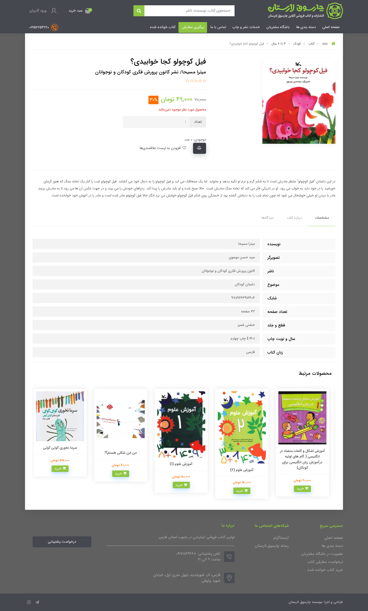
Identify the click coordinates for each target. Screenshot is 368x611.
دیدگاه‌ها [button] (268, 217)
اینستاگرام (281, 538)
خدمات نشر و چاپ (246, 27)
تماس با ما (218, 27)
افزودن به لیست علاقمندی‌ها (160, 148)
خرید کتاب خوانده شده (325, 570)
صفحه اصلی (331, 27)
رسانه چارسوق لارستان (272, 546)
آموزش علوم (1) (184, 464)
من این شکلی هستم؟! (123, 452)
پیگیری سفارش (193, 27)
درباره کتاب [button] (294, 217)
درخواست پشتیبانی (62, 542)
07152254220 (39, 27)
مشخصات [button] (322, 217)
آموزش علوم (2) (244, 470)
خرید (303, 488)
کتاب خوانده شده (162, 27)
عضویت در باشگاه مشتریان (322, 554)
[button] (79, 10)
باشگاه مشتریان (278, 27)
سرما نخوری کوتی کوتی (63, 447)
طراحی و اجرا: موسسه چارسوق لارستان (316, 602)
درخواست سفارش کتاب (325, 562)
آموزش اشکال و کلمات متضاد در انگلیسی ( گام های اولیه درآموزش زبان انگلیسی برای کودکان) (305, 459)
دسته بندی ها (306, 27)
